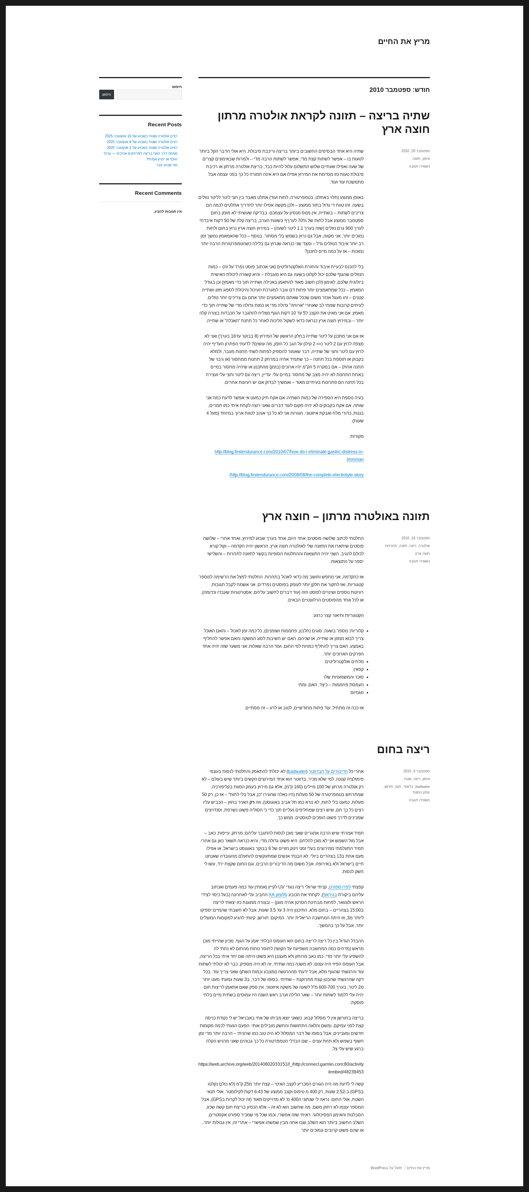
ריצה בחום (403, 749)
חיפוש (177, 87)
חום (398, 786)
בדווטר (408, 786)
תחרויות (391, 546)
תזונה (416, 159)
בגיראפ (330, 894)
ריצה (412, 546)
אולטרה (424, 546)
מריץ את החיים (404, 41)
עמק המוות (421, 792)
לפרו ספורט (340, 887)
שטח (407, 779)
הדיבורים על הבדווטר (328, 771)
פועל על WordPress (386, 1168)
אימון (426, 159)
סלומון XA (278, 894)
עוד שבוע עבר (166, 165)
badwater (297, 771)
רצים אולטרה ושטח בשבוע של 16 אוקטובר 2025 (141, 136)
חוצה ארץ (422, 553)
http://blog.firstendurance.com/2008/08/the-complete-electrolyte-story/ (297, 474)
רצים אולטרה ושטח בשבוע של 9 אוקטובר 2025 (142, 142)
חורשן (389, 786)
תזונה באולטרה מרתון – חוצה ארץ (346, 516)
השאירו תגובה (419, 166)
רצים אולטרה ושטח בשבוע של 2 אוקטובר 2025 (142, 148)
